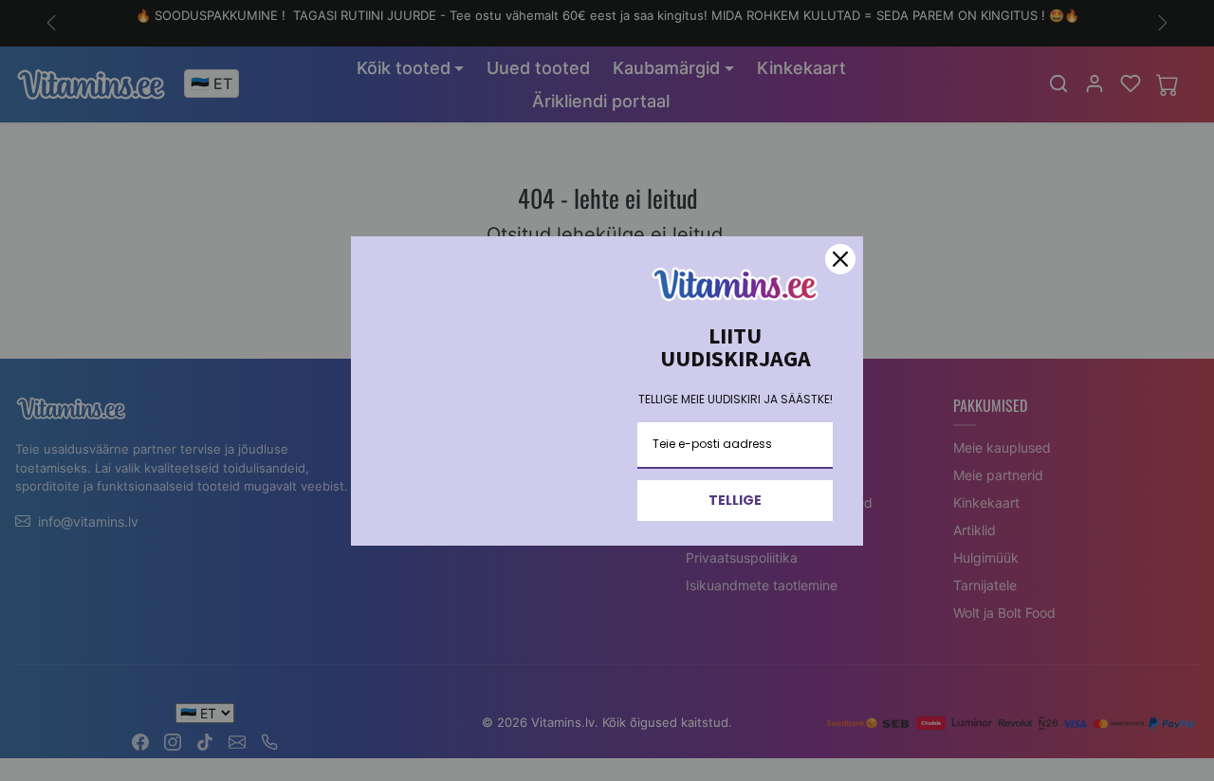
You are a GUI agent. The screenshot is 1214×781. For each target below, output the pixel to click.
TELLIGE (735, 500)
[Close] (840, 259)
